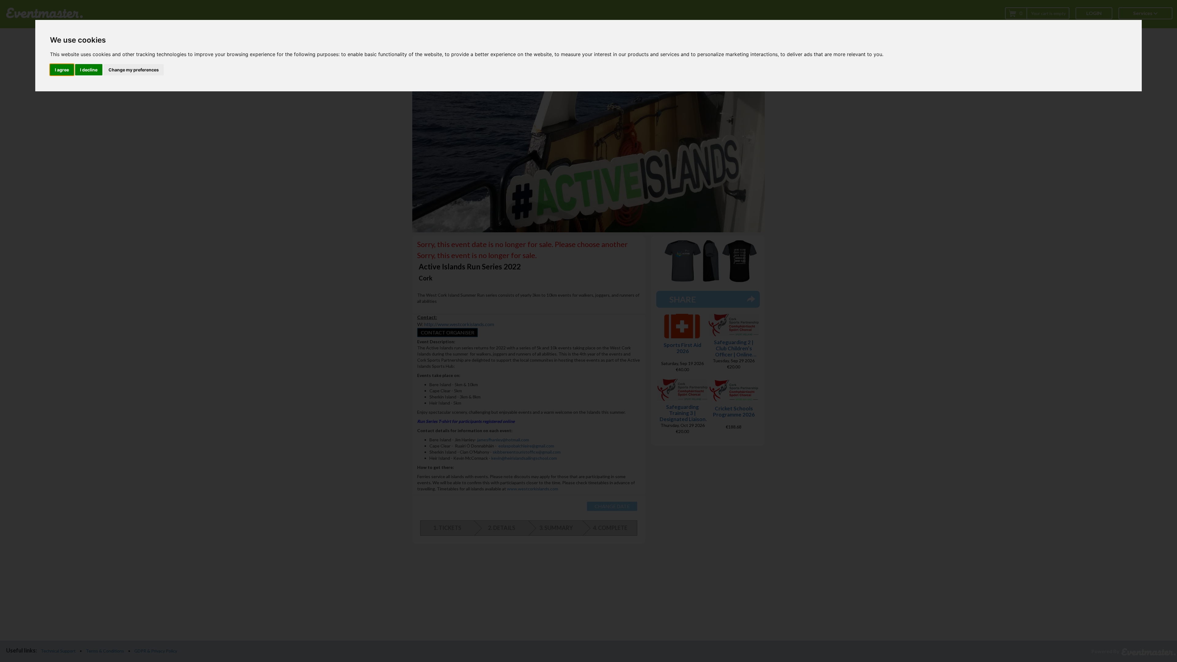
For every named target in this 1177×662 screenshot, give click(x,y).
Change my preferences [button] (134, 69)
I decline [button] (88, 69)
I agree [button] (62, 69)
